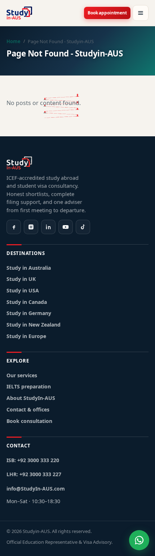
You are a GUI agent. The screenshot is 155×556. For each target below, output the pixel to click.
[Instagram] (31, 227)
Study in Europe (26, 336)
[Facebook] (13, 227)
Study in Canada (26, 301)
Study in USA (22, 290)
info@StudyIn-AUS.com (35, 488)
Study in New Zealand (33, 324)
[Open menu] (141, 13)
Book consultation (29, 421)
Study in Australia (28, 267)
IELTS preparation (28, 386)
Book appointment (107, 13)
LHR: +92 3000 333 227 (33, 474)
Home (13, 41)
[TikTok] (83, 227)
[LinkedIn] (48, 227)
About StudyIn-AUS (30, 398)
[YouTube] (65, 227)
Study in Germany (28, 313)
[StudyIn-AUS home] (19, 12)
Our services (21, 375)
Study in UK (21, 278)
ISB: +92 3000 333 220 (32, 460)
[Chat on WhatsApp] (139, 540)
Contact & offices (27, 409)
